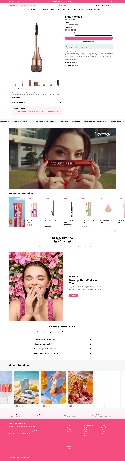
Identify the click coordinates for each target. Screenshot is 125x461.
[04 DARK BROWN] (75, 30)
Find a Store (11, 1)
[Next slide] (114, 230)
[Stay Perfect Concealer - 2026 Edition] (90, 208)
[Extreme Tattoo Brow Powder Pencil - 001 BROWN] (46, 226)
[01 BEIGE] (66, 30)
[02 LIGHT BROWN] (69, 30)
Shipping (66, 24)
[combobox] (23, 5)
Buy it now (88, 38)
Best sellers (19, 13)
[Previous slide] (110, 230)
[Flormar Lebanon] (17, 212)
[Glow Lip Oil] (35, 208)
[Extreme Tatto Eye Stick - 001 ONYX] (64, 225)
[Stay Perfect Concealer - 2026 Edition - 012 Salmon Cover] (84, 226)
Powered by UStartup (25, 457)
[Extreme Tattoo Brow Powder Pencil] (53, 208)
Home (13, 13)
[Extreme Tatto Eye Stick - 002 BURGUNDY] (66, 225)
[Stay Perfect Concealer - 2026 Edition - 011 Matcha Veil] (82, 226)
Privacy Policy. (32, 433)
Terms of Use (25, 433)
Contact (17, 1)
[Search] (35, 5)
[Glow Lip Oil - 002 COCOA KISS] (29, 225)
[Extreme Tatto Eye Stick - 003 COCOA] (68, 225)
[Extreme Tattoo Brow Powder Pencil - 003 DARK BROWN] (50, 226)
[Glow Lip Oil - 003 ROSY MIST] (31, 225)
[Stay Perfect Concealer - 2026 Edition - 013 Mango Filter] (86, 226)
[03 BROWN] (72, 30)
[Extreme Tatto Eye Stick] (71, 208)
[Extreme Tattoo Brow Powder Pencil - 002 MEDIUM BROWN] (48, 226)
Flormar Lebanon (72, 19)
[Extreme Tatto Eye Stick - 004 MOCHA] (70, 225)
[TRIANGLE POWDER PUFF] (108, 208)
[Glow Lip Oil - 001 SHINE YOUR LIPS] (27, 225)
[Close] (111, 45)
